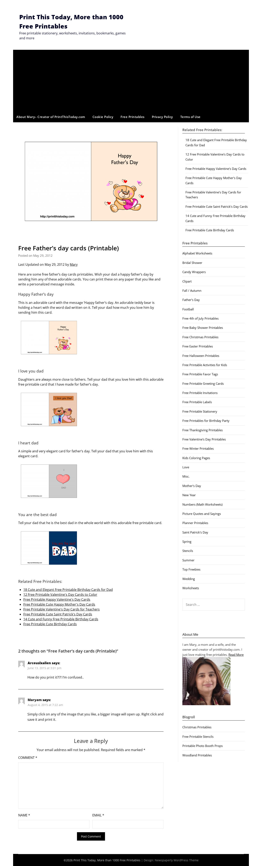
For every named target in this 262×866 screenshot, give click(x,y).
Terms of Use (190, 117)
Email (98, 815)
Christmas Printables (196, 727)
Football (188, 309)
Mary (74, 264)
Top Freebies (191, 569)
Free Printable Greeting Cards (203, 383)
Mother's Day (191, 486)
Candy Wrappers (194, 272)
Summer (188, 560)
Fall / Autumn (191, 290)
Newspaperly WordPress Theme (177, 860)
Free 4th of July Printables (200, 318)
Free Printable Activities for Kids (204, 365)
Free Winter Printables (198, 448)
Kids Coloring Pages (196, 458)
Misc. (186, 476)
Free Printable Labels (197, 402)
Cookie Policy (103, 117)
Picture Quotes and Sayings (201, 514)
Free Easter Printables (197, 346)
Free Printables (133, 117)
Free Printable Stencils (197, 736)
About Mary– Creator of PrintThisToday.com (50, 117)
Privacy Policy (162, 117)
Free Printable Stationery (199, 411)
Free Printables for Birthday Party (205, 421)
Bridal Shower (192, 263)
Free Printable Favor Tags (200, 374)
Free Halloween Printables (200, 356)
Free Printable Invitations (200, 393)
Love (185, 467)
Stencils (187, 551)
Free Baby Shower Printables (202, 328)
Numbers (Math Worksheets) (202, 504)
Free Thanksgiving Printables (202, 430)
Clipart (187, 281)
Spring (186, 541)
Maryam (35, 700)
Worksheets (190, 588)
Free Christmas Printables (200, 337)
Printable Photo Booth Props (202, 746)
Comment (27, 757)
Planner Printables (195, 523)
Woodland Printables (197, 755)
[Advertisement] (131, 80)
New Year (189, 495)
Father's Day (191, 300)
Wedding (188, 579)
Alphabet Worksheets (197, 253)
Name (24, 815)
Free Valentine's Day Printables (204, 439)
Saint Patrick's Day (195, 532)
